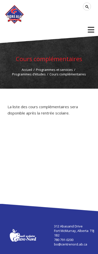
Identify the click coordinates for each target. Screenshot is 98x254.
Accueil (27, 69)
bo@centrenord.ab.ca (70, 244)
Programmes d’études (29, 74)
